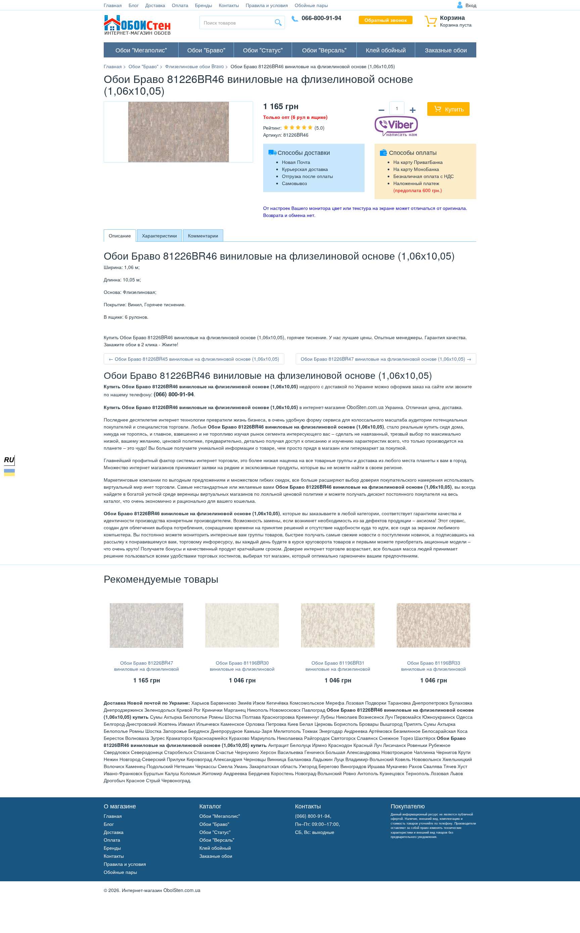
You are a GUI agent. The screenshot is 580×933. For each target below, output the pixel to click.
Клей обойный (386, 49)
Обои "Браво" (206, 49)
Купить (454, 108)
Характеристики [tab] (159, 235)
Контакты (229, 5)
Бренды (203, 5)
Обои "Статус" (263, 49)
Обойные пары (311, 5)
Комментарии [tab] (203, 235)
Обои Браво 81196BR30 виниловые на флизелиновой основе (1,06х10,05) (242, 669)
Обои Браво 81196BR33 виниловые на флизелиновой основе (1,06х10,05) (433, 669)
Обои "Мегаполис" (141, 49)
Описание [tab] (120, 235)
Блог (134, 5)
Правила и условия (267, 5)
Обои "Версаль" (324, 49)
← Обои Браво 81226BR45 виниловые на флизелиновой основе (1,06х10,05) (194, 358)
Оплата (180, 5)
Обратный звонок (386, 19)
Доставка (155, 5)
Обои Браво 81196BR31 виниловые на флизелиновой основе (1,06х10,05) (337, 669)
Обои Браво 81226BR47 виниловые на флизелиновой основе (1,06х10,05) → (386, 358)
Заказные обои (446, 49)
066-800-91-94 (321, 17)
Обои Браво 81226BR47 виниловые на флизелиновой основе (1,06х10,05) (146, 669)
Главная (113, 5)
